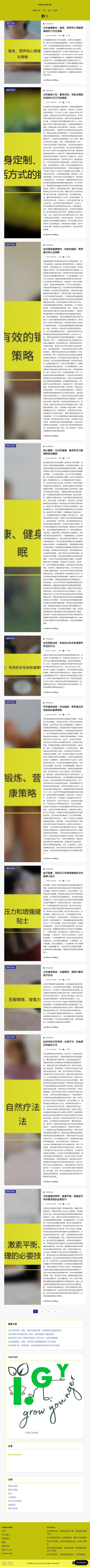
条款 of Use (7, 1550)
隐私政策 (5, 1546)
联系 (55, 10)
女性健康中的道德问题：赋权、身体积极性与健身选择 (31, 1334)
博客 (4, 1542)
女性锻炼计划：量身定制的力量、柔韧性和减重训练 (67, 1532)
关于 (44, 10)
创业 (10, 1493)
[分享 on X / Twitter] (46, 16)
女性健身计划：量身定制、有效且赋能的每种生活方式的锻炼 (34, 1345)
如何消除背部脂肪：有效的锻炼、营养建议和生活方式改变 (67, 1549)
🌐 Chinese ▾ (81, 1562)
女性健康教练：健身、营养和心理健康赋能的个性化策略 (32, 1342)
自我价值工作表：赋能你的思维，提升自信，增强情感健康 (33, 1338)
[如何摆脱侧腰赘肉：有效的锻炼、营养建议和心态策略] (22, 341)
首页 (50, 10)
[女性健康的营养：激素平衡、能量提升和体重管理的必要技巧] (22, 1247)
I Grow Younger (31, 1432)
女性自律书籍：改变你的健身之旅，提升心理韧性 (67, 1542)
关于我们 (5, 1535)
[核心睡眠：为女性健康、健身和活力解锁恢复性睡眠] (22, 537)
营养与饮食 (13, 1508)
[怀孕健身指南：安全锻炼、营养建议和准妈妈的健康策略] (22, 780)
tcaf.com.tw (45, 4)
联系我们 (5, 1539)
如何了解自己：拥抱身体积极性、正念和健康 (66, 1554)
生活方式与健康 (14, 1501)
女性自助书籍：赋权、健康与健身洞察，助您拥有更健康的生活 (35, 1330)
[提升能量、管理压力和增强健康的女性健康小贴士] (22, 913)
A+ (4, 1563)
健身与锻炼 (13, 1490)
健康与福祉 (10, 23)
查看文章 (36, 10)
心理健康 (12, 1497)
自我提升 (12, 1505)
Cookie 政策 (7, 1553)
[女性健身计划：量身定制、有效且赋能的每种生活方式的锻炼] (22, 162)
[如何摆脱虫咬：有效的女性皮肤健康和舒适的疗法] (22, 666)
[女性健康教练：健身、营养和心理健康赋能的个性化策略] (22, 52)
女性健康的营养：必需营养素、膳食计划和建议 (67, 1538)
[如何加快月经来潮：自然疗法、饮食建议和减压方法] (22, 1109)
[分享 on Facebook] (43, 16)
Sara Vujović (51, 35)
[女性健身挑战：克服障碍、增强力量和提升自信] (22, 998)
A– (11, 1563)
